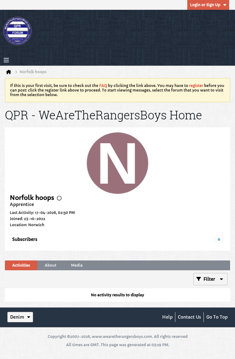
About (50, 265)
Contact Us (189, 317)
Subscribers (24, 239)
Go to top (217, 317)
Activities (21, 265)
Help (167, 317)
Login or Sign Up (205, 4)
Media (77, 265)
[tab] (21, 265)
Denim (17, 317)
